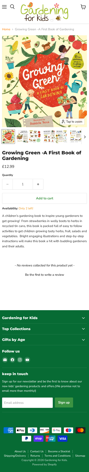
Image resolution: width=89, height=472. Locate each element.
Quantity (7, 175)
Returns (35, 456)
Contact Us (36, 451)
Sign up (64, 402)
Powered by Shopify (44, 464)
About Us (20, 451)
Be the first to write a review (44, 275)
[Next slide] (84, 136)
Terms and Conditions (57, 456)
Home (6, 29)
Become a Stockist (59, 451)
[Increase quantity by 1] (38, 184)
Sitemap (80, 456)
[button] (8, 136)
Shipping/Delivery (15, 456)
